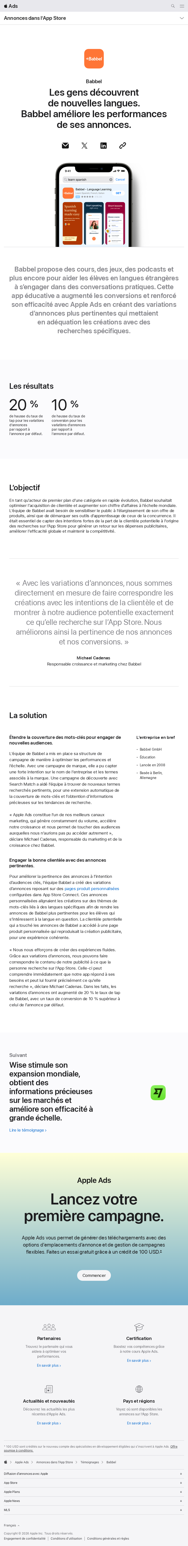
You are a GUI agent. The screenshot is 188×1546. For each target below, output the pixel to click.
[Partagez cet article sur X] (84, 145)
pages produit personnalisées (92, 888)
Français (10, 1525)
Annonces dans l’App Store (35, 18)
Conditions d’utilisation (66, 1538)
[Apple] (5, 1462)
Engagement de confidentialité (25, 1538)
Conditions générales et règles (108, 1538)
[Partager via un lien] (122, 145)
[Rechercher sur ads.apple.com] (172, 6)
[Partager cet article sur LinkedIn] (103, 145)
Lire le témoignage (26, 1130)
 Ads (11, 6)
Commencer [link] (94, 1275)
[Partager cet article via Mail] (65, 145)
